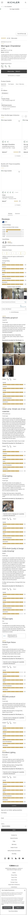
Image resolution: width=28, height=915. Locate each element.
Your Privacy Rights (13, 911)
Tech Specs (11, 84)
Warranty (14, 844)
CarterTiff (4, 320)
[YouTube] (23, 858)
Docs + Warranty (20, 84)
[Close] (24, 890)
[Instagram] (5, 858)
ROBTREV (4, 644)
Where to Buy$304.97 (14, 71)
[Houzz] (16, 858)
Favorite (11, 75)
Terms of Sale (14, 879)
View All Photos (22, 34)
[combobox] (25, 2)
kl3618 (3, 553)
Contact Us (14, 835)
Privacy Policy (14, 875)
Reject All (19, 907)
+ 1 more (16, 192)
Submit (14, 829)
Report (14, 379)
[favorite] (19, 121)
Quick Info (3, 84)
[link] (10, 242)
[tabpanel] (14, 512)
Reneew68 (4, 754)
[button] (4, 253)
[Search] (25, 2)
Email (2, 818)
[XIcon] (12, 858)
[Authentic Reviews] (5, 222)
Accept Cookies (7, 907)
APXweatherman (6, 413)
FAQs (14, 841)
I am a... (3, 823)
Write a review (14, 38)
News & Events (14, 838)
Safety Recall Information (14, 850)
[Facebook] (8, 858)
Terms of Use (14, 877)
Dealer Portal (14, 847)
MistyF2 (4, 699)
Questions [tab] (17, 213)
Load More (14, 805)
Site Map (14, 853)
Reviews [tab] (10, 213)
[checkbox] (2, 66)
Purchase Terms (14, 882)
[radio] (2, 66)
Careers (14, 872)
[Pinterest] (19, 858)
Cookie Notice (14, 887)
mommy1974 (5, 478)
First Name (4, 812)
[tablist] (14, 213)
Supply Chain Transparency (14, 884)
